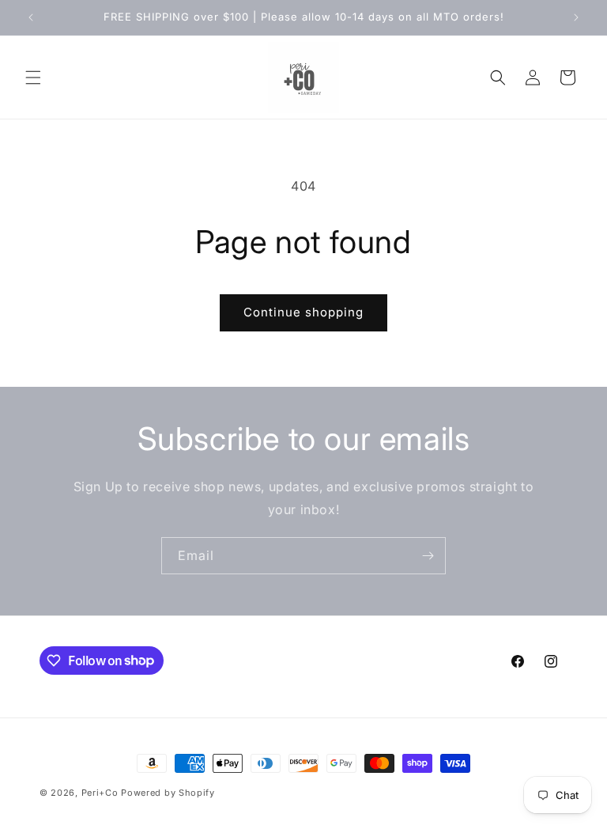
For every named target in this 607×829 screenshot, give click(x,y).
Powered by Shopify (168, 792)
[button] (33, 77)
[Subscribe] (427, 555)
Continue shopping (303, 312)
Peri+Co (100, 792)
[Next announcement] (576, 17)
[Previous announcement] (30, 17)
